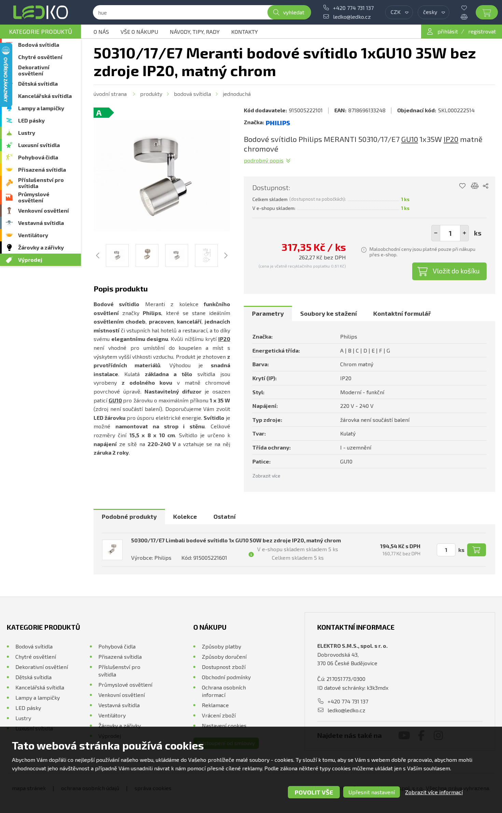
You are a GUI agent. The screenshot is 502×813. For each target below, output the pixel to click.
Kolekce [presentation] (185, 516)
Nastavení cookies (224, 725)
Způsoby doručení (224, 656)
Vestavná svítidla (41, 222)
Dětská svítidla (38, 83)
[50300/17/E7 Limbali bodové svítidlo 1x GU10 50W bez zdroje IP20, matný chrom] (112, 550)
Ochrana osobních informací (224, 691)
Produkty (151, 93)
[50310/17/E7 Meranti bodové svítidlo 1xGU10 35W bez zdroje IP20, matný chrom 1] (162, 176)
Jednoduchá (237, 93)
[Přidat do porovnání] (474, 186)
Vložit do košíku (456, 271)
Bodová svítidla (38, 44)
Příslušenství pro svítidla (41, 182)
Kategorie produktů (40, 31)
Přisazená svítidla (42, 169)
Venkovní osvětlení (43, 210)
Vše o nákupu (139, 31)
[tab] (268, 314)
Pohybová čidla (38, 157)
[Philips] (278, 122)
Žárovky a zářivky (41, 247)
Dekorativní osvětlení (34, 70)
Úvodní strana (110, 93)
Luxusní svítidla (39, 145)
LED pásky (31, 120)
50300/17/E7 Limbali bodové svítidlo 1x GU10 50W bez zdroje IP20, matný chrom (236, 540)
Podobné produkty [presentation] (129, 516)
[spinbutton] (450, 233)
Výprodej (30, 259)
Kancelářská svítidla (45, 95)
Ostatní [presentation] (224, 516)
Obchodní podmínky (226, 677)
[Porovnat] (469, 16)
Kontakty (244, 31)
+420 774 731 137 (353, 7)
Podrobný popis (263, 160)
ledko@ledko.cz (352, 16)
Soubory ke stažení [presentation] (328, 313)
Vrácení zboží (219, 715)
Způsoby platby (221, 646)
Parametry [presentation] (268, 313)
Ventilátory (33, 235)
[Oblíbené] (469, 7)
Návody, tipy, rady (195, 31)
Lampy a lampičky (41, 108)
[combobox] (399, 12)
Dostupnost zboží (224, 667)
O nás (101, 31)
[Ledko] (40, 12)
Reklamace (215, 705)
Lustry (26, 132)
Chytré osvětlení (40, 57)
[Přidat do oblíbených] (462, 186)
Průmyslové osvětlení (34, 197)
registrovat (482, 31)
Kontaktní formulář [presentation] (402, 313)
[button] (464, 233)
